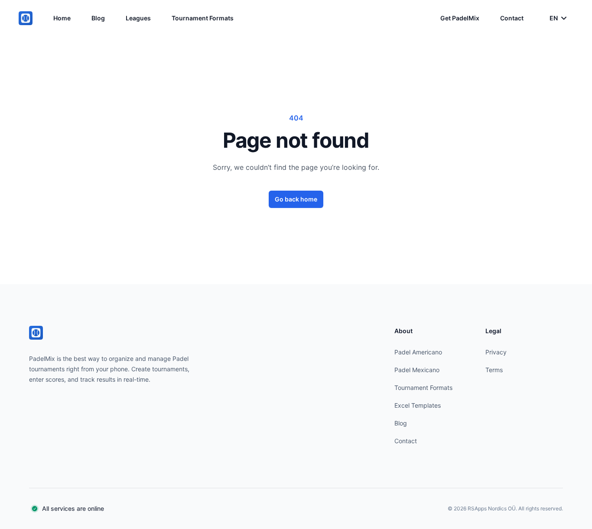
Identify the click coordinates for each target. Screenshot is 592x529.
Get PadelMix (459, 18)
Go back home (296, 199)
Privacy (496, 352)
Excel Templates (417, 405)
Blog (98, 18)
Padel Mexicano (416, 369)
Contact (512, 18)
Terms (494, 369)
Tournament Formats (203, 18)
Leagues (138, 18)
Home (62, 18)
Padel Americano (418, 352)
